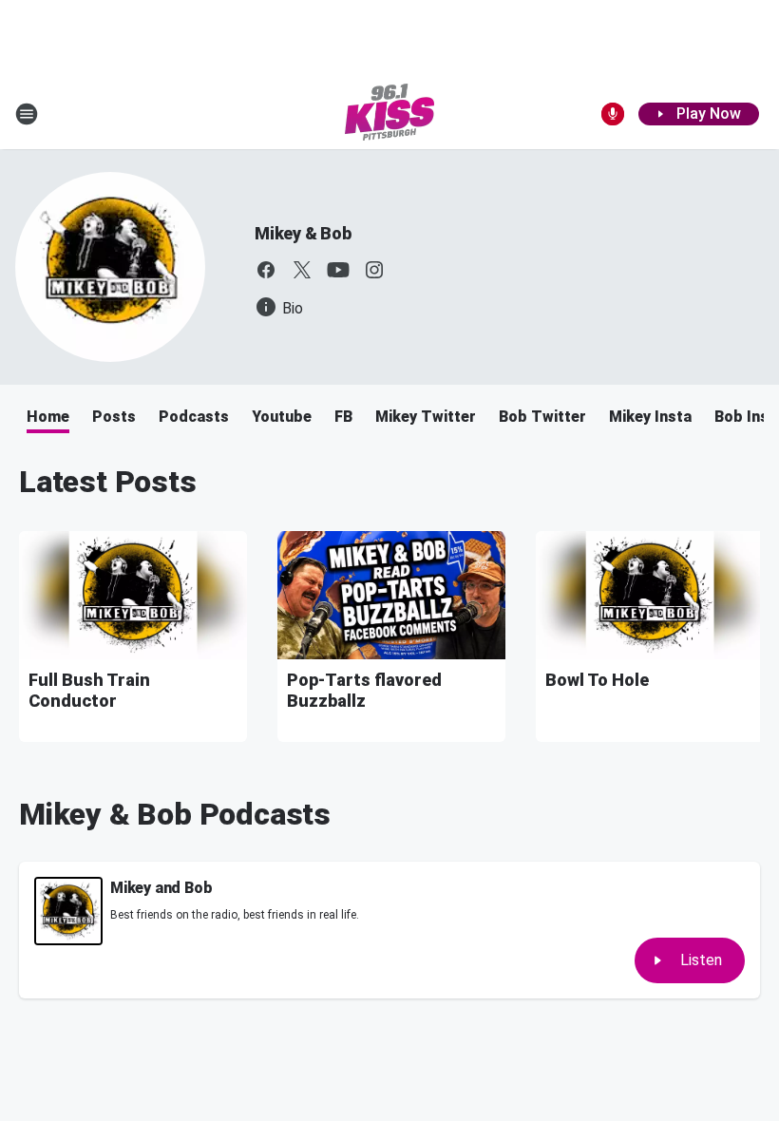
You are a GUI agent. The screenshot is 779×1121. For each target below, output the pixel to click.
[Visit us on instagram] (374, 269)
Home (48, 417)
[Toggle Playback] (68, 911)
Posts (114, 417)
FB (343, 417)
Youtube (282, 417)
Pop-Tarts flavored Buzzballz (364, 690)
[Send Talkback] (612, 114)
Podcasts (194, 417)
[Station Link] (389, 114)
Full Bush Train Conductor (89, 690)
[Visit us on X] (302, 269)
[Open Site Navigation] (26, 114)
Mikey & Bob (303, 233)
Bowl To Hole (597, 680)
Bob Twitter (542, 417)
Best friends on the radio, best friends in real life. (234, 915)
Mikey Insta (650, 417)
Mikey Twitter (425, 417)
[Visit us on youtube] (338, 269)
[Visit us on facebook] (266, 269)
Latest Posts (108, 482)
